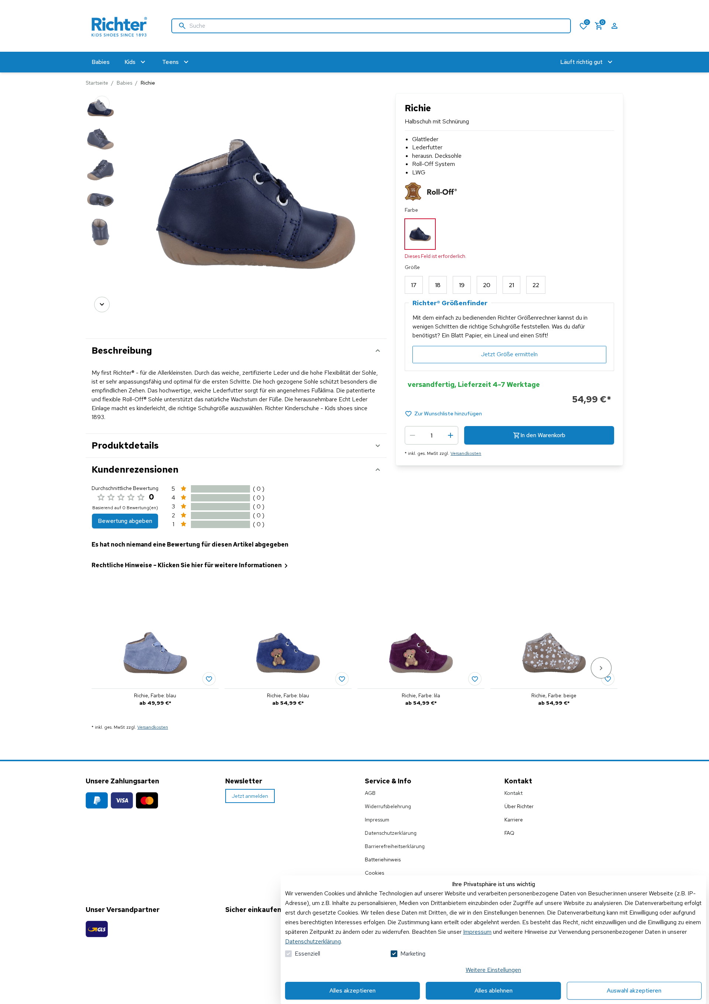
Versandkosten (466, 453)
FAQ (509, 833)
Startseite (97, 82)
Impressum (477, 932)
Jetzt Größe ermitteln (509, 354)
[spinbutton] (431, 435)
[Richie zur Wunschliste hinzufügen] (209, 678)
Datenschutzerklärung (313, 941)
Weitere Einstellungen (493, 970)
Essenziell (307, 953)
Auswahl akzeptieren (634, 990)
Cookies (374, 872)
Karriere (513, 819)
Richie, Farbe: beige (553, 695)
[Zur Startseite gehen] (121, 25)
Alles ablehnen (494, 990)
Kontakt (513, 793)
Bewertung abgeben (125, 521)
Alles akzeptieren (352, 990)
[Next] (102, 304)
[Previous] (102, 103)
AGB (370, 793)
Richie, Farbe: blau (155, 695)
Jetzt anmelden (250, 796)
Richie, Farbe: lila (421, 695)
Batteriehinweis (383, 859)
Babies (124, 82)
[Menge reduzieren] (412, 435)
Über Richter (519, 806)
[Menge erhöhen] (450, 435)
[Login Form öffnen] (614, 25)
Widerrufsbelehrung (388, 806)
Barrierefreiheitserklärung (395, 846)
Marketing (412, 953)
